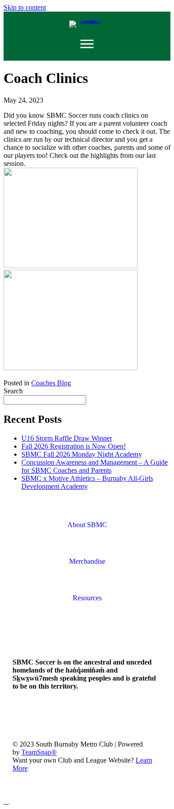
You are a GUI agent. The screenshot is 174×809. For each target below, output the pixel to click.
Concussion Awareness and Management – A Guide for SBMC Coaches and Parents (94, 466)
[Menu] (87, 44)
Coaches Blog (51, 383)
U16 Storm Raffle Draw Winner (66, 438)
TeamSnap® (39, 752)
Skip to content (25, 7)
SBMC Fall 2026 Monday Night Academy (81, 454)
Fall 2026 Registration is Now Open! (73, 446)
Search (13, 391)
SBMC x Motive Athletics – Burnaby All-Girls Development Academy (87, 482)
